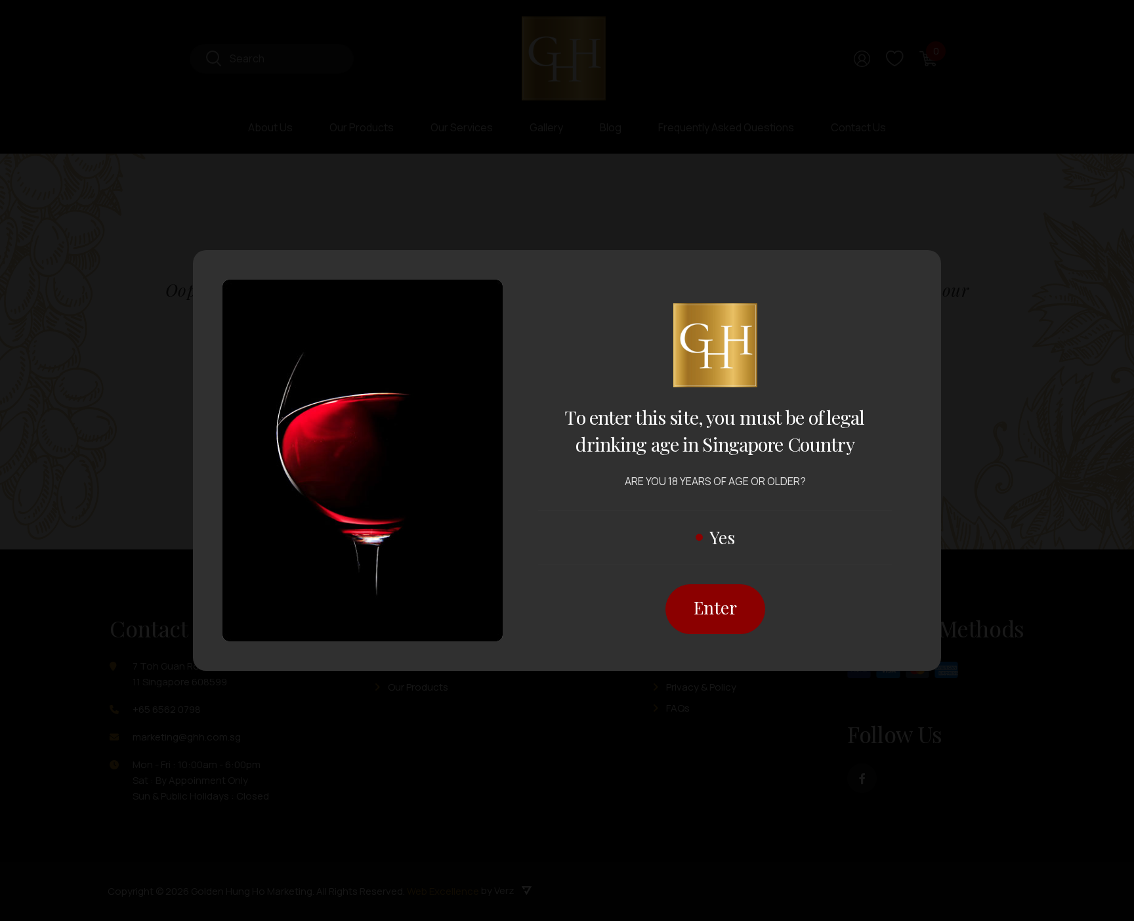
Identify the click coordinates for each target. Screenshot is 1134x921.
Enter (715, 607)
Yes (722, 537)
